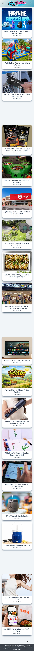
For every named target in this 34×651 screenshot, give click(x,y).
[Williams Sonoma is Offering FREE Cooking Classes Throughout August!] (17, 262)
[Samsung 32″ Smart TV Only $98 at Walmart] (17, 348)
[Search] (31, 3)
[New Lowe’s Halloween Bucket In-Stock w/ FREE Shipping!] (17, 167)
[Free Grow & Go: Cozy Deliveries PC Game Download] (17, 377)
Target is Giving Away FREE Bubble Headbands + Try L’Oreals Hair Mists (17, 213)
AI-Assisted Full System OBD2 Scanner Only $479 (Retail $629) (17, 485)
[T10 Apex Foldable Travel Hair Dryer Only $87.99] (17, 585)
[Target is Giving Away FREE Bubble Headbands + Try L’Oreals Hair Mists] (17, 199)
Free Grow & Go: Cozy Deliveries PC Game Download (17, 391)
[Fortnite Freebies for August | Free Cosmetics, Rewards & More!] (17, 19)
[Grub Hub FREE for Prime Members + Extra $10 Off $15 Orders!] (17, 616)
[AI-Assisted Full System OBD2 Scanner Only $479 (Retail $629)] (17, 472)
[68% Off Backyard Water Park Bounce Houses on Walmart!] (17, 50)
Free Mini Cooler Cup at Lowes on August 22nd (16, 545)
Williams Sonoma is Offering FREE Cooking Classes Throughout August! (17, 276)
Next (28, 641)
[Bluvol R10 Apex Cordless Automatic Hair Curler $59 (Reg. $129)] (17, 409)
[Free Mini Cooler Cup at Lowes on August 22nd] (17, 533)
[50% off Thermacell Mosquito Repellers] (17, 503)
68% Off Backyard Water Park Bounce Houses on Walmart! (17, 64)
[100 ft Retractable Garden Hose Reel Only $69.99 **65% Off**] (17, 230)
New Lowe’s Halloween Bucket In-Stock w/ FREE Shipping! (17, 181)
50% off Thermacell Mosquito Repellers (17, 516)
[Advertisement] (17, 112)
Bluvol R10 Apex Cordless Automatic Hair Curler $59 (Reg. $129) (17, 422)
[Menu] (2, 3)
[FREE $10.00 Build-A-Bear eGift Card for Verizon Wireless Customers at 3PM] (17, 293)
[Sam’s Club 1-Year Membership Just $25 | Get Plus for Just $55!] (17, 82)
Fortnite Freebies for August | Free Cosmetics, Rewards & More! (17, 32)
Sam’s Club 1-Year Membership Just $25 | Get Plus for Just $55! (17, 95)
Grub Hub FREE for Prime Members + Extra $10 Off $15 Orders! (17, 630)
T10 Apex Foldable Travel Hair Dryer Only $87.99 (17, 598)
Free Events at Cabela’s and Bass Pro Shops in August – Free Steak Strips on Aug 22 (17, 150)
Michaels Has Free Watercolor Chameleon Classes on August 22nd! (17, 454)
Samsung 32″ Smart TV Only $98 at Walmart (17, 360)
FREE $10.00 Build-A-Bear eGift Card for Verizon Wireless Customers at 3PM (17, 307)
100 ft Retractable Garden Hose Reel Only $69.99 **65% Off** (17, 244)
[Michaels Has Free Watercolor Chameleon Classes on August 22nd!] (17, 440)
